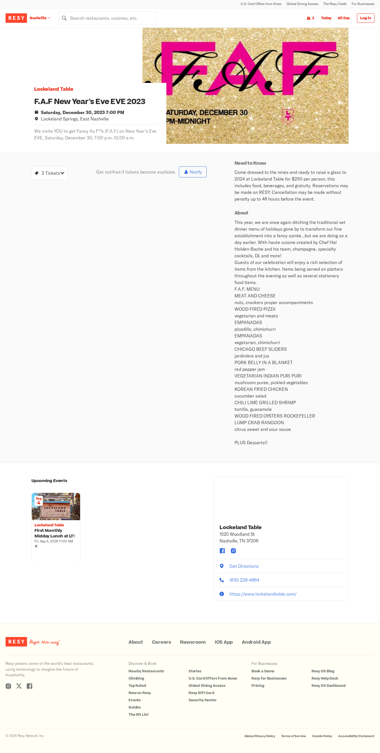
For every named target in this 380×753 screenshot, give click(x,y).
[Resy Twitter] (19, 686)
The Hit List (139, 714)
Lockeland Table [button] (53, 89)
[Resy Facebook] (29, 686)
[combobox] (107, 18)
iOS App (224, 642)
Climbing (136, 678)
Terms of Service (293, 736)
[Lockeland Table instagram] (233, 550)
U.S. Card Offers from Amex (261, 4)
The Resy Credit (335, 4)
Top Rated (137, 685)
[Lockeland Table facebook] (222, 550)
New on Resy (140, 692)
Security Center (203, 700)
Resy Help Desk (325, 678)
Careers (161, 642)
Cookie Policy (322, 736)
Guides (135, 707)
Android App (256, 642)
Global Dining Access (302, 4)
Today (326, 18)
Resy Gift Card (201, 692)
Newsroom (193, 642)
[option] (245, 86)
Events (135, 700)
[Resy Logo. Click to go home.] (16, 18)
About (136, 642)
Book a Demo (262, 671)
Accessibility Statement (356, 736)
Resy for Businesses (269, 678)
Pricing (257, 685)
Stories (195, 671)
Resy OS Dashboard (329, 685)
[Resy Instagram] (8, 686)
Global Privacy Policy (260, 736)
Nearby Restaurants (146, 671)
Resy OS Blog (323, 671)
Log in (365, 18)
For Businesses (363, 4)
